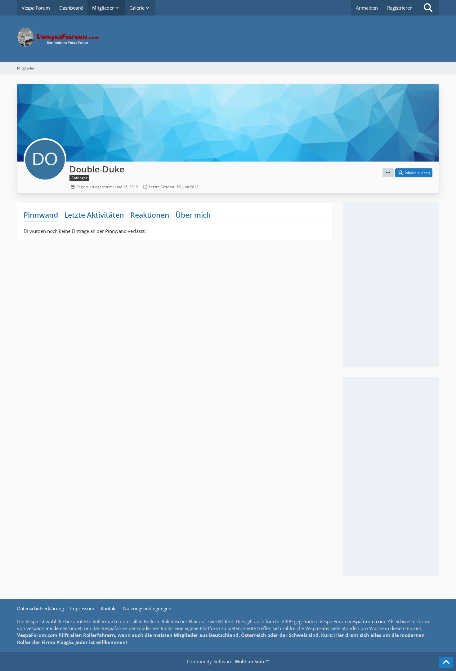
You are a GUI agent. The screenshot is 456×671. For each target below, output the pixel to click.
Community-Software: (228, 661)
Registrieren (400, 8)
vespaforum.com (367, 621)
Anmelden (367, 8)
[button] (388, 173)
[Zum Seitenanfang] (446, 662)
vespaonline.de (42, 628)
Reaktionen (149, 215)
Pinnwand (41, 215)
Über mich (193, 215)
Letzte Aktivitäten (94, 215)
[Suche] (428, 8)
